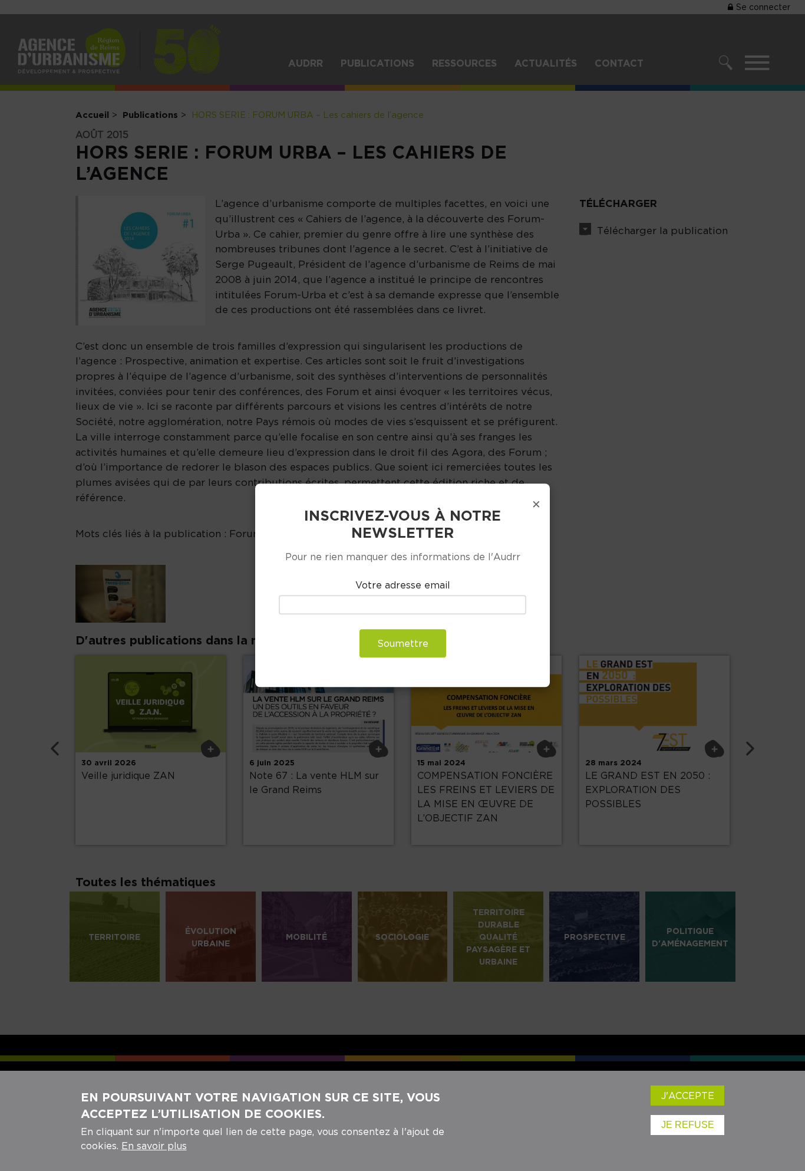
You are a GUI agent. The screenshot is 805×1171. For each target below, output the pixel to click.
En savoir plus (154, 1145)
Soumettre (402, 644)
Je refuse (687, 1125)
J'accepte (687, 1095)
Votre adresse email (402, 585)
